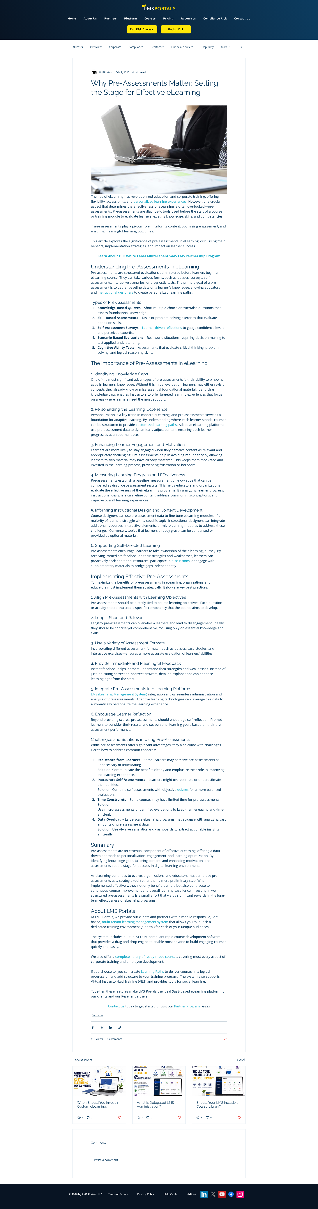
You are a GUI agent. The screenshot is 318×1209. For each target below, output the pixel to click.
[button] (237, 571)
